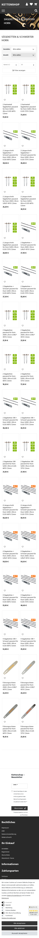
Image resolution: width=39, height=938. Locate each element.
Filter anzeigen (19, 70)
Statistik (8, 905)
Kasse (12, 858)
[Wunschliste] (31, 4)
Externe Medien (11, 910)
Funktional (9, 915)
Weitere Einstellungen (9, 918)
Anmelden (5, 848)
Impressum (5, 828)
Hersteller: (6, 49)
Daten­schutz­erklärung (9, 834)
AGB (3, 831)
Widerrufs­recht (7, 837)
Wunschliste (5, 100)
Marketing (9, 907)
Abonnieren (18, 808)
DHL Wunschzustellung (13, 913)
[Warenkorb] (36, 4)
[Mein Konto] (27, 4)
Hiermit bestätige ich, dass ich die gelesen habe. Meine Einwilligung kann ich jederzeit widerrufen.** (20, 796)
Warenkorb (5, 858)
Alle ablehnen (19, 928)
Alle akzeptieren (19, 923)
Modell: (6, 55)
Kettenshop (11, 4)
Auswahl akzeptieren (19, 933)
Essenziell (9, 902)
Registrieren (5, 852)
